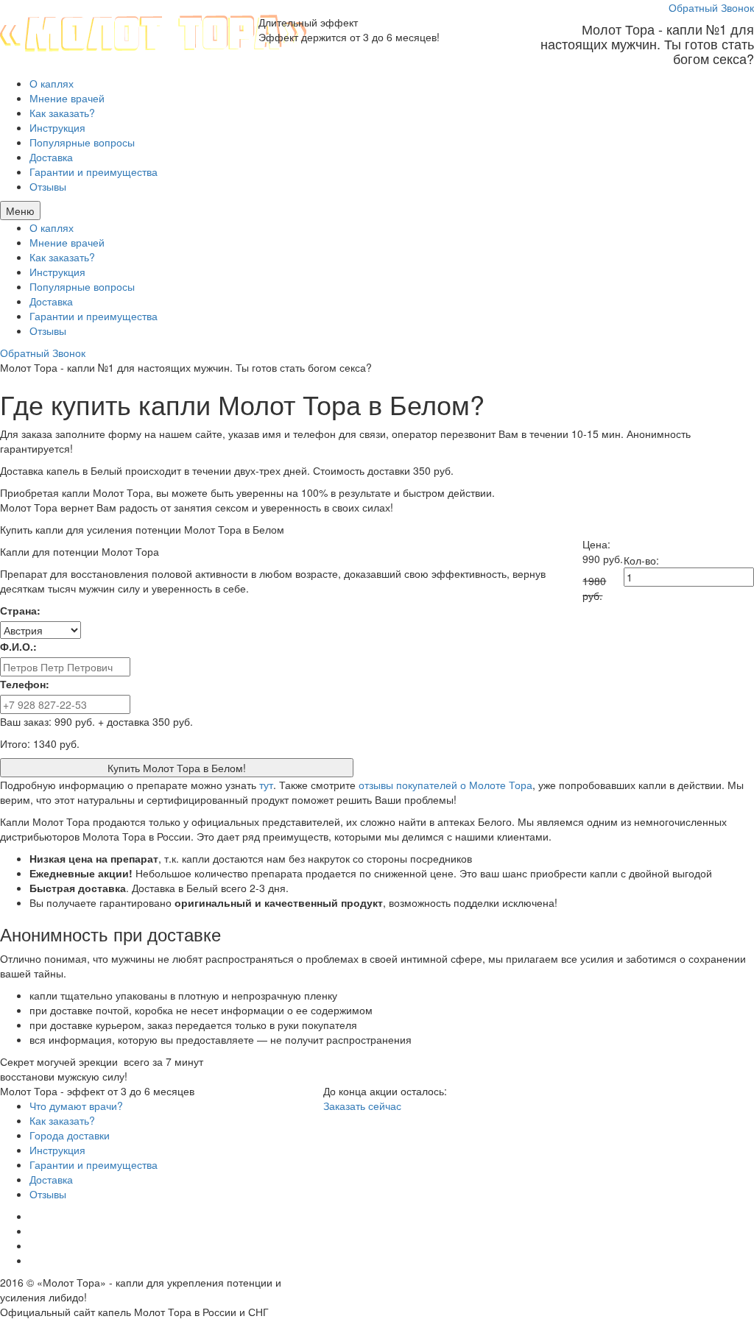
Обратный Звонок (711, 7)
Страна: (20, 610)
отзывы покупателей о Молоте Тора (445, 784)
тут (266, 784)
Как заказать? (62, 112)
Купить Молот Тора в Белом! (177, 767)
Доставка (51, 156)
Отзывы (47, 186)
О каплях (51, 83)
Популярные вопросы (82, 142)
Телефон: (24, 683)
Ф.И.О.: (18, 646)
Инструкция (57, 127)
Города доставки (69, 1135)
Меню (20, 210)
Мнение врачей (67, 98)
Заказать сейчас (362, 1105)
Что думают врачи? (76, 1105)
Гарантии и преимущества (93, 171)
